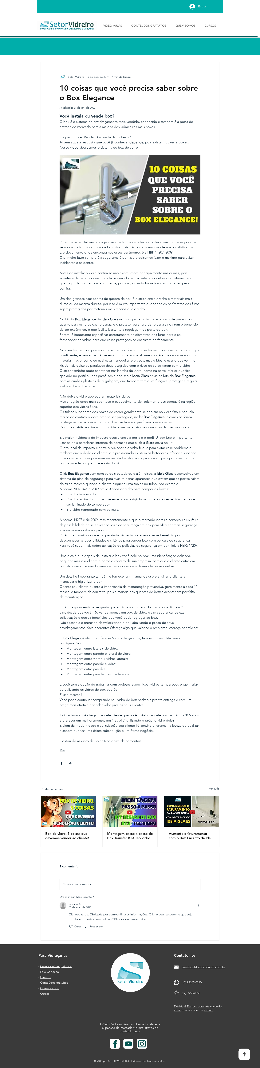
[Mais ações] (198, 76)
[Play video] (130, 194)
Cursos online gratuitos (56, 966)
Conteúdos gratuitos (54, 982)
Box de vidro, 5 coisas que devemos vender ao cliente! (67, 835)
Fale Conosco (50, 972)
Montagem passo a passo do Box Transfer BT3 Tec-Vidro (130, 835)
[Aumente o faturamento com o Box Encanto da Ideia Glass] (191, 811)
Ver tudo (214, 788)
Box (62, 750)
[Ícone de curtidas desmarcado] (71, 926)
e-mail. (208, 1010)
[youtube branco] (128, 1044)
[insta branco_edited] (142, 1044)
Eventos (45, 977)
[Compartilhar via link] (71, 763)
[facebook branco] (115, 1044)
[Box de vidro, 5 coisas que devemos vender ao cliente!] (68, 811)
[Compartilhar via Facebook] (61, 763)
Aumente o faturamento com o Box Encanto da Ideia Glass (191, 835)
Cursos (44, 993)
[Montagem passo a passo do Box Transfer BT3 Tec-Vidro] (130, 811)
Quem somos (49, 988)
